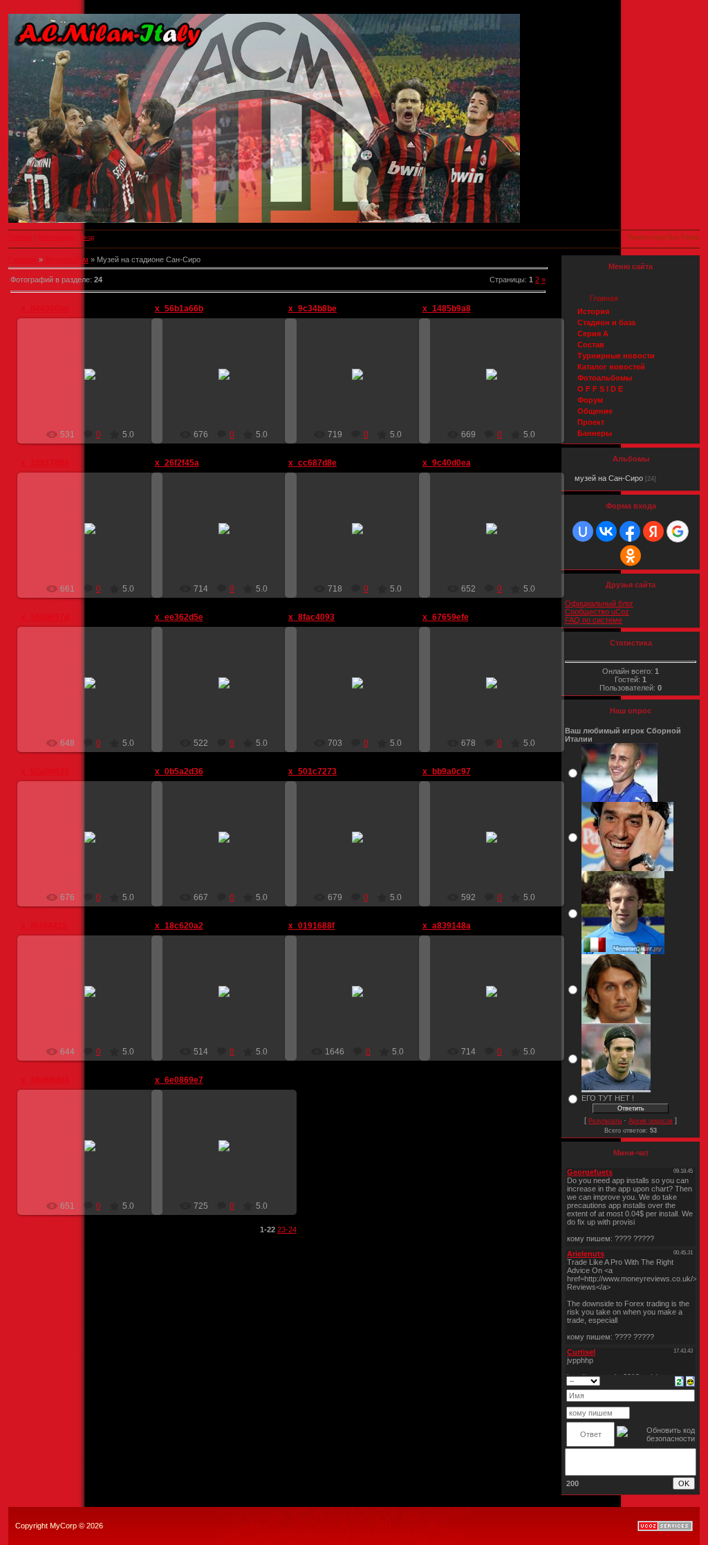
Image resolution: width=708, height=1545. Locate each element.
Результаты (605, 1120)
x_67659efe (445, 617)
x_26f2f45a (177, 463)
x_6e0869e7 (179, 1080)
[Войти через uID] (582, 531)
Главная (20, 237)
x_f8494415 (44, 926)
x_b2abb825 (45, 771)
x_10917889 (45, 463)
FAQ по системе (593, 620)
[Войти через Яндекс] (653, 531)
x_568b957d (45, 617)
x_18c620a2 (179, 926)
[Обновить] (679, 1380)
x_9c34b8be (312, 308)
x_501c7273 (312, 771)
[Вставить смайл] (690, 1380)
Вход (87, 237)
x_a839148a (446, 926)
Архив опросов (650, 1120)
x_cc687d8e (312, 463)
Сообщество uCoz (597, 611)
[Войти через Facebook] (630, 531)
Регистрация (55, 237)
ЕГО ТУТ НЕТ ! (607, 1098)
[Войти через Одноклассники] (630, 555)
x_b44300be (45, 308)
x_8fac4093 (311, 617)
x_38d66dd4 (45, 1080)
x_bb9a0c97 (446, 771)
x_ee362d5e (179, 617)
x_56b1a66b (179, 308)
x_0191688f (311, 926)
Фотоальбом (66, 259)
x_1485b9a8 (446, 308)
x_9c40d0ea (446, 463)
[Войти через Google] (678, 531)
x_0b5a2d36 (179, 771)
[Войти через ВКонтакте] (606, 531)
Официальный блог (599, 603)
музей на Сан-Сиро (609, 478)
